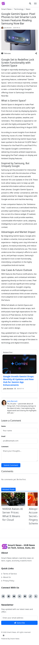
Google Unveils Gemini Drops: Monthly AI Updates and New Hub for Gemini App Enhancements (18, 380)
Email (3, 436)
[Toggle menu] (35, 3)
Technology (19, 9)
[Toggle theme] (3, 635)
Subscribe (21, 623)
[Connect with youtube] (14, 596)
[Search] (30, 3)
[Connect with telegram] (9, 596)
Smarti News (6, 9)
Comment (4, 446)
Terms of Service (10, 574)
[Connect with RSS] (36, 596)
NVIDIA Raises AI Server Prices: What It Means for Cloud (12, 514)
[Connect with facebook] (3, 596)
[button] (36, 53)
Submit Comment (11, 465)
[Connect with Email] (25, 596)
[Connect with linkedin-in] (19, 596)
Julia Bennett (7, 28)
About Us (7, 577)
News (28, 9)
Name (3, 426)
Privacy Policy (8, 580)
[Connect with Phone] (30, 596)
